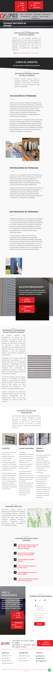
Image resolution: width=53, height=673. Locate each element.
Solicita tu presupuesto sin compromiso (27, 53)
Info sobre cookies (41, 669)
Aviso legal (24, 669)
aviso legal (45, 613)
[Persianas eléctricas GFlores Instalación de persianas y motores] (9, 14)
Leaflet (42, 526)
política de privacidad (40, 615)
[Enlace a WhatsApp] (49, 670)
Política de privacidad (32, 669)
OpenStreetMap (48, 526)
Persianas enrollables (16, 669)
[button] (39, 518)
